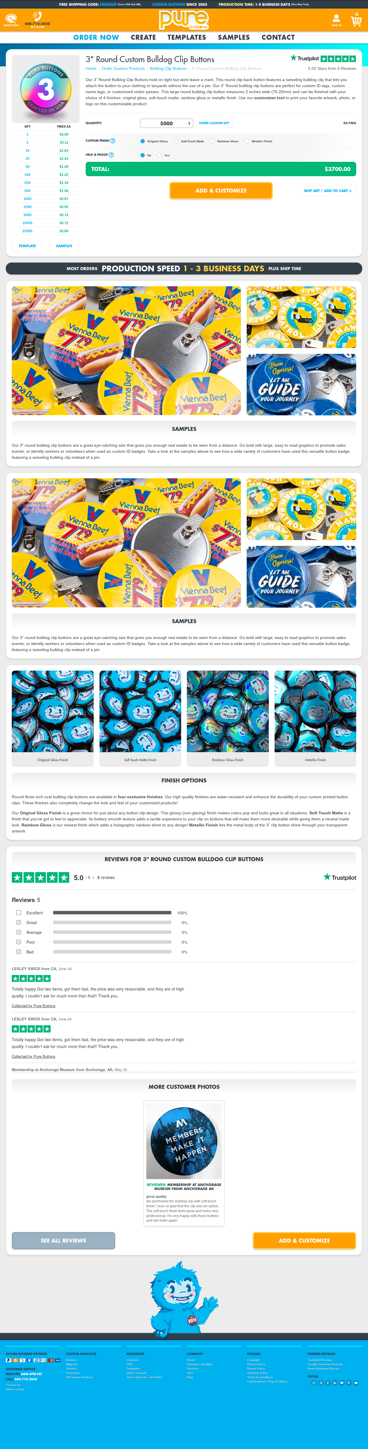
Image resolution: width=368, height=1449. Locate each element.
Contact (278, 37)
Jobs (190, 1373)
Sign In (336, 25)
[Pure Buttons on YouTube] (356, 1382)
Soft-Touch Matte (192, 141)
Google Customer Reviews (325, 1364)
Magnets (72, 1364)
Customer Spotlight (199, 1364)
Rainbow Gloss (228, 141)
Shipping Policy (257, 1373)
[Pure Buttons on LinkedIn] (335, 1382)
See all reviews (63, 1240)
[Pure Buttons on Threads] (321, 1382)
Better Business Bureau (323, 1368)
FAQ (129, 1364)
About (191, 1360)
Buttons (71, 1360)
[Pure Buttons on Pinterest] (349, 1382)
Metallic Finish (262, 141)
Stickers (71, 1368)
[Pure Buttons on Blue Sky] (342, 1382)
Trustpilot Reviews (319, 1360)
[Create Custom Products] (11, 20)
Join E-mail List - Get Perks (144, 1377)
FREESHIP (108, 4)
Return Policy (256, 1368)
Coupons (132, 1360)
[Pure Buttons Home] (184, 20)
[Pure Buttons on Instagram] (314, 1382)
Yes (167, 155)
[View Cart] (357, 20)
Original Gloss (157, 141)
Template (27, 245)
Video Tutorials (136, 1373)
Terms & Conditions (260, 1377)
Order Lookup (15, 1389)
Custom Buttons (168, 4)
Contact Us (13, 1385)
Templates (187, 37)
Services (192, 1368)
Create (143, 37)
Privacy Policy (256, 1364)
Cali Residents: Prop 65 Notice (267, 1381)
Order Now (96, 37)
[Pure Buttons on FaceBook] (328, 1382)
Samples (234, 37)
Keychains (73, 1373)
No (149, 155)
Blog (190, 1377)
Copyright (253, 1360)
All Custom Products (79, 1377)
